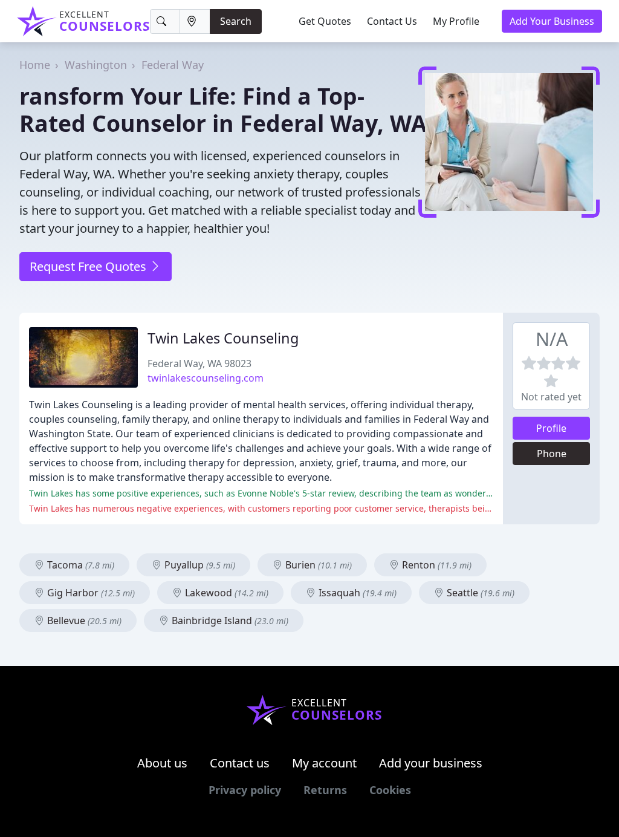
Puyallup (198, 565)
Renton (436, 565)
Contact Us (392, 21)
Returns (325, 790)
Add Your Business (552, 21)
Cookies (390, 790)
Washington (96, 64)
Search (235, 21)
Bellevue (83, 620)
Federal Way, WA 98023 (199, 363)
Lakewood (225, 592)
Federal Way (172, 64)
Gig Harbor (90, 592)
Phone (551, 453)
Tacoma (79, 565)
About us (162, 763)
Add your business (430, 763)
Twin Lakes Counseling (223, 338)
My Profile (456, 21)
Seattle (479, 592)
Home (34, 64)
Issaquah (356, 592)
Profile (551, 428)
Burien (317, 565)
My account (324, 763)
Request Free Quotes (89, 266)
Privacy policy (245, 790)
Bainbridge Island (228, 620)
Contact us (240, 763)
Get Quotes (325, 21)
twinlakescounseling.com (205, 378)
